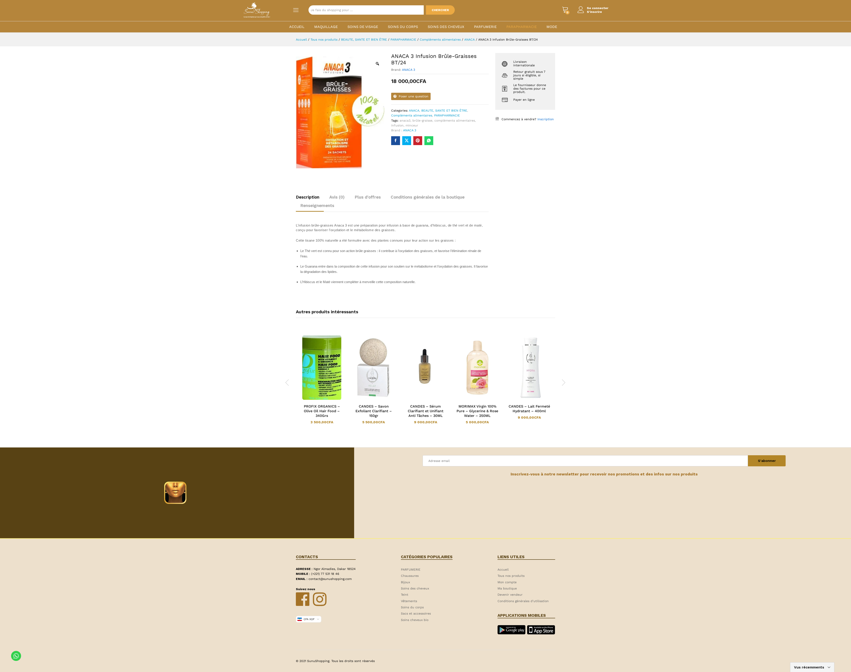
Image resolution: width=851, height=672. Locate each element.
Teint (404, 594)
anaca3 (405, 120)
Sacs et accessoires (416, 613)
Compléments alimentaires (411, 115)
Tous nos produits (511, 575)
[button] (316, 399)
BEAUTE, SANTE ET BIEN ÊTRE (444, 110)
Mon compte (507, 582)
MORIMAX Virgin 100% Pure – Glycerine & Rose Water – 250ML (477, 411)
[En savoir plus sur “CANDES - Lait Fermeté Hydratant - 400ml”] (523, 399)
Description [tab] (307, 197)
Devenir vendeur (510, 594)
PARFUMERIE (485, 27)
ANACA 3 (408, 69)
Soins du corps (403, 27)
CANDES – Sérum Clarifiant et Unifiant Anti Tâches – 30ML (425, 411)
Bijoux (405, 582)
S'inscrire (594, 12)
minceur (412, 125)
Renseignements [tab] (317, 205)
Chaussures (410, 575)
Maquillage (326, 27)
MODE (552, 27)
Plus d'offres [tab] (368, 197)
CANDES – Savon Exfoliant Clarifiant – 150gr (373, 411)
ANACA (414, 110)
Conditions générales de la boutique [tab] (428, 197)
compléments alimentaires (454, 120)
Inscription (545, 119)
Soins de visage (362, 27)
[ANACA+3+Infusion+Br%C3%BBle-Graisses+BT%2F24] (406, 140)
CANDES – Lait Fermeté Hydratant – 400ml (529, 408)
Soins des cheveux (446, 27)
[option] (322, 379)
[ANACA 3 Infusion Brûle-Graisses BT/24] (395, 140)
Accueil (296, 27)
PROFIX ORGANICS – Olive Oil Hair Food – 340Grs (322, 411)
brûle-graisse (422, 120)
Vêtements (409, 601)
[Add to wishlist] (326, 399)
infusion (397, 125)
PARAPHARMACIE (521, 27)
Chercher (440, 10)
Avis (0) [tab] (337, 197)
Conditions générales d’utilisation (523, 601)
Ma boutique (507, 588)
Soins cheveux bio (414, 620)
